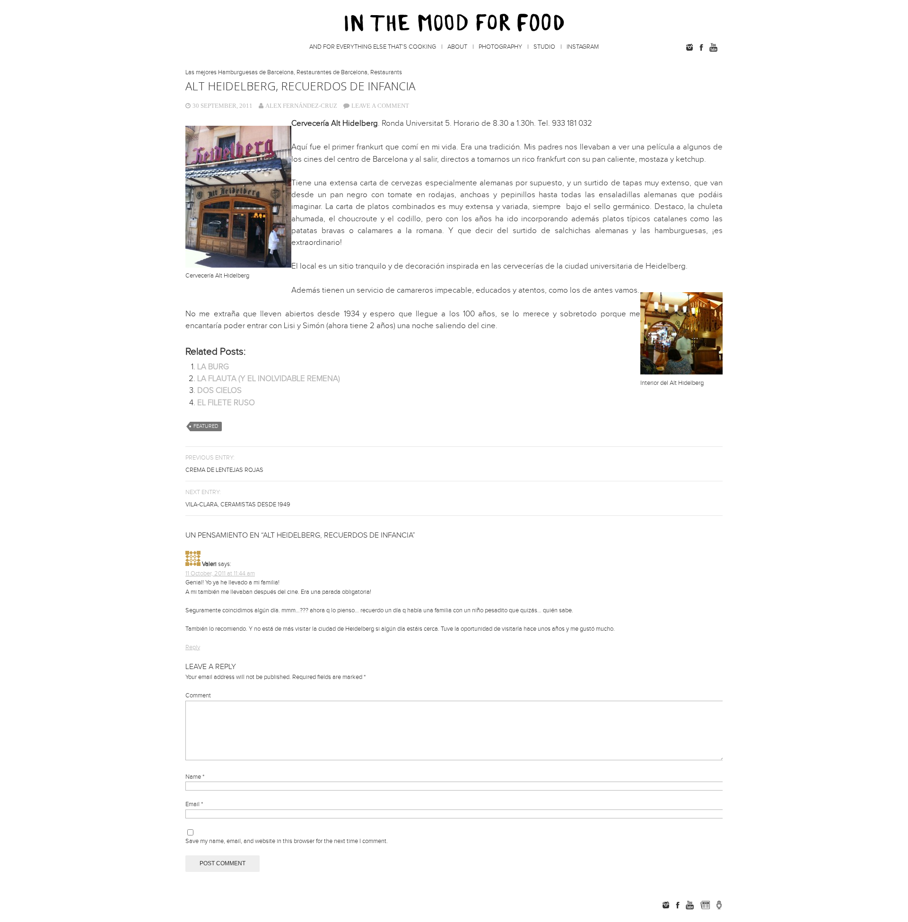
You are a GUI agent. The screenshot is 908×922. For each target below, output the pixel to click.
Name (194, 777)
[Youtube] (713, 47)
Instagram (583, 47)
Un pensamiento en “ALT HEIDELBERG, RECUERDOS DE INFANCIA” (300, 535)
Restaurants (386, 72)
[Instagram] (689, 47)
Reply (192, 647)
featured (205, 426)
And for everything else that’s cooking (372, 47)
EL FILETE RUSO (226, 403)
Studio (544, 47)
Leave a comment (380, 106)
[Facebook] (701, 47)
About (457, 47)
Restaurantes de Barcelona (332, 72)
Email (194, 804)
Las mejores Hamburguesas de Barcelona (239, 72)
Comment (198, 695)
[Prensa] (719, 905)
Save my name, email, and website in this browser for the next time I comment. (286, 841)
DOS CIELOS (219, 390)
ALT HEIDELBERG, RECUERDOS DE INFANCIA (300, 86)
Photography (500, 47)
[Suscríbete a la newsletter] (705, 905)
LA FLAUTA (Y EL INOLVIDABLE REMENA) (268, 378)
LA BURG (213, 367)
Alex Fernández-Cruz (301, 106)
